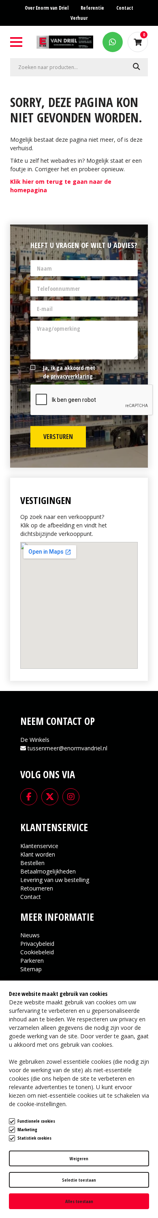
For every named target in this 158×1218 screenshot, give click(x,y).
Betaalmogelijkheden (48, 871)
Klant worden (37, 854)
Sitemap (31, 969)
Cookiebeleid (37, 952)
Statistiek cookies (34, 1138)
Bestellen (32, 863)
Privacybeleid (37, 943)
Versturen (58, 436)
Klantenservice (39, 846)
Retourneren (36, 888)
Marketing (27, 1129)
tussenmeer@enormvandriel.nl (67, 748)
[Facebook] (29, 796)
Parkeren (32, 960)
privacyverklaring (72, 376)
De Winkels (34, 739)
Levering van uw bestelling (54, 880)
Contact (30, 897)
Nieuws (30, 935)
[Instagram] (71, 796)
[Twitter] (50, 796)
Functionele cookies (36, 1121)
